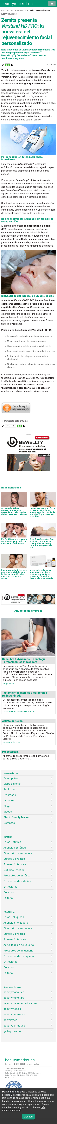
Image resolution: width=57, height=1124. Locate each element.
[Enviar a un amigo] (10, 426)
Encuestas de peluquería (19, 956)
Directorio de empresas (18, 853)
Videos (8, 811)
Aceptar (28, 1116)
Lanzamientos (20, 10)
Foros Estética (12, 841)
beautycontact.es (14, 1025)
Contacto (9, 822)
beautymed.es (12, 1008)
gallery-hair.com (13, 1031)
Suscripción (11, 778)
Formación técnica (15, 864)
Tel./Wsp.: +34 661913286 (15, 1071)
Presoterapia (10, 751)
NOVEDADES (9, 14)
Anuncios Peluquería (16, 922)
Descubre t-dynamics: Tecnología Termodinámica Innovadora (23, 660)
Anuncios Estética (15, 847)
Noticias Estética (14, 870)
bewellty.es (10, 1019)
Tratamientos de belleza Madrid (19, 711)
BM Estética (6, 10)
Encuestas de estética (17, 881)
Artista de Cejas (12, 721)
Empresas (10, 794)
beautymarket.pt (14, 997)
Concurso (9, 892)
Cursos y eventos (14, 858)
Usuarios (9, 800)
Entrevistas (11, 886)
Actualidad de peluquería (19, 944)
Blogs (7, 806)
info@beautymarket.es (14, 1068)
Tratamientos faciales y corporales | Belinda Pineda (25, 694)
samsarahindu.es (11, 742)
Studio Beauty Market (17, 817)
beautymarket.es (17, 3)
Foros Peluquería (14, 917)
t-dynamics (8, 683)
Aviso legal (9, 1077)
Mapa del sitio (12, 783)
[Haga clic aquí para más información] (16, 412)
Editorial (8, 897)
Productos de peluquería (18, 950)
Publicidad (10, 789)
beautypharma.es (14, 1014)
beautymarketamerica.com (20, 1003)
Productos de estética (17, 875)
